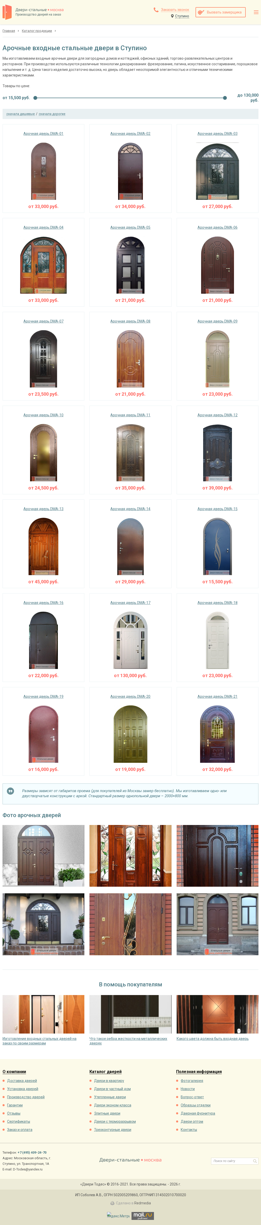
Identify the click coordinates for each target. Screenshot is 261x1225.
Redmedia (142, 1203)
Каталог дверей (105, 1072)
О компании (14, 1072)
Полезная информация (199, 1072)
